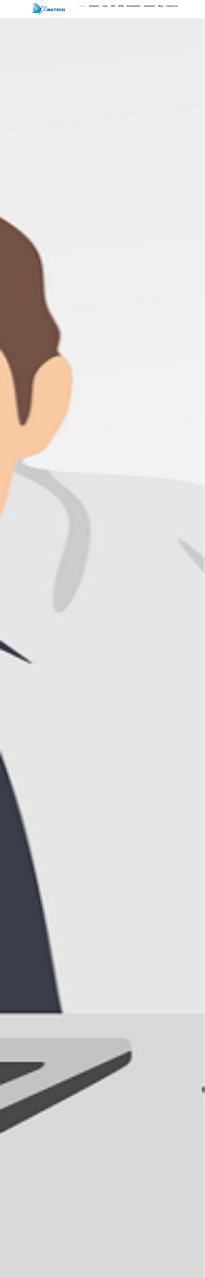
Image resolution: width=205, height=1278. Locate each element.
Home (83, 6)
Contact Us (172, 6)
